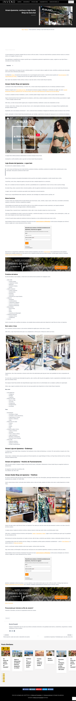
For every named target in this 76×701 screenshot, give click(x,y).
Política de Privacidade (36, 695)
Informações (10, 603)
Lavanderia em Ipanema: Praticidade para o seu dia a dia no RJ (58, 636)
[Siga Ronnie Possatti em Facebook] (10, 631)
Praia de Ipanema (62, 74)
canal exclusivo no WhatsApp (43, 221)
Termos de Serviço (48, 695)
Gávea (43, 533)
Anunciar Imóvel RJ (54, 1)
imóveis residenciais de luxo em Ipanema (14, 584)
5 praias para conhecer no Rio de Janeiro (39, 662)
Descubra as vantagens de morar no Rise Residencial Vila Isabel (61, 664)
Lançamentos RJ (44, 1)
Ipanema (7, 618)
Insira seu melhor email (29, 237)
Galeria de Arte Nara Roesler (52, 91)
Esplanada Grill (18, 91)
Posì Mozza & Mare (27, 91)
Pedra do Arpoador (18, 543)
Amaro (13, 74)
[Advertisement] (36, 39)
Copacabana (39, 533)
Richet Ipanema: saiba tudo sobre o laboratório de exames (16, 636)
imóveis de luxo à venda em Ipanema (13, 254)
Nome (26, 233)
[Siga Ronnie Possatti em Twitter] (12, 631)
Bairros (19, 1)
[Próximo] (8, 648)
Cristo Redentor (65, 541)
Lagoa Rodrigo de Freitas (11, 76)
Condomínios (26, 1)
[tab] (4, 675)
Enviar (27, 243)
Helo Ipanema (47, 251)
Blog (23, 29)
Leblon (34, 533)
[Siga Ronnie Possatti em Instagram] (14, 631)
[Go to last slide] (3, 648)
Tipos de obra (34, 1)
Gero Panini (34, 91)
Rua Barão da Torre (21, 89)
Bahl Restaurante (41, 91)
